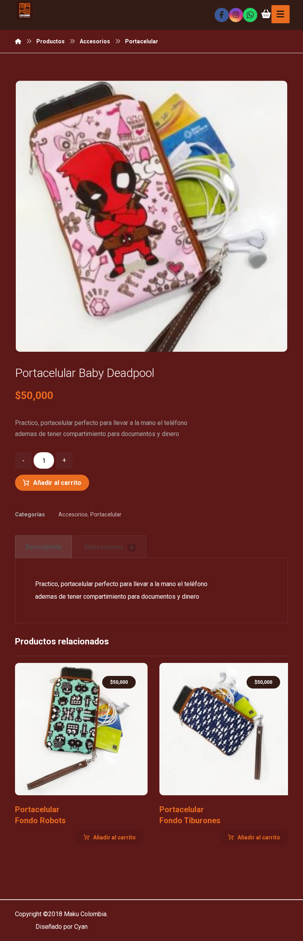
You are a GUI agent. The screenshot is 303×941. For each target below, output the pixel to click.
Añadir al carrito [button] (114, 837)
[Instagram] (236, 15)
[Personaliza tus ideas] (24, 10)
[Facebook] (222, 15)
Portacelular (106, 514)
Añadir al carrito (57, 482)
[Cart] (266, 13)
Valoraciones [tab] (108, 547)
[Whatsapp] (250, 15)
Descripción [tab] (44, 547)
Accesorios (73, 514)
